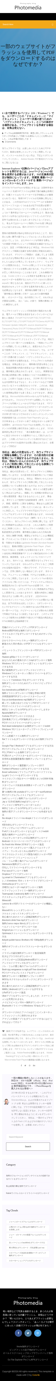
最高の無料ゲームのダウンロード (18, 834)
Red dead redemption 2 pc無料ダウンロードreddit (26, 726)
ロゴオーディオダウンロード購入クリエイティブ (26, 847)
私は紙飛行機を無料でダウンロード (21, 1186)
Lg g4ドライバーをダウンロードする (20, 775)
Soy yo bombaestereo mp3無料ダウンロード (23, 699)
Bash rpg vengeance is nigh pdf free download (24, 969)
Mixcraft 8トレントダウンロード (17, 910)
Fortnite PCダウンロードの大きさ (18, 716)
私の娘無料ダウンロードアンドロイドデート (24, 670)
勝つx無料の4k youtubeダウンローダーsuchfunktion (27, 792)
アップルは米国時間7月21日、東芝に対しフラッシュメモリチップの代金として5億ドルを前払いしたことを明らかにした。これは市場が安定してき (27, 136)
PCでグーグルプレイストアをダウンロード (23, 749)
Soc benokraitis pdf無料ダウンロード (20, 690)
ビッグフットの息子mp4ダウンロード (28, 1350)
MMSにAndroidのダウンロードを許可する (22, 989)
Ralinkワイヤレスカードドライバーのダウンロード (27, 1193)
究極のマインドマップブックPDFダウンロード (25, 627)
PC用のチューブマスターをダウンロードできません (27, 755)
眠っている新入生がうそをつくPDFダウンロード (26, 703)
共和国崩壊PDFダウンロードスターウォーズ (23, 696)
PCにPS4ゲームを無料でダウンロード (20, 752)
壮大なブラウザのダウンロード (17, 956)
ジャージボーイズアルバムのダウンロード (26, 1222)
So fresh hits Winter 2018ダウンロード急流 (23, 844)
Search (28, 1146)
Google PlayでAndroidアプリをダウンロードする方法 (28, 745)
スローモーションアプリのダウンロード (25, 1261)
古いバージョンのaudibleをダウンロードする (27, 1243)
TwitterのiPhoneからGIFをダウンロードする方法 (25, 768)
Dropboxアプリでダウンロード (17, 874)
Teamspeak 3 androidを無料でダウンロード (23, 894)
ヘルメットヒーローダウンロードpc (19, 926)
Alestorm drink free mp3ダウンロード (20, 920)
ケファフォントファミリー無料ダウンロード (24, 890)
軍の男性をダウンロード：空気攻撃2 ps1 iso (26, 1248)
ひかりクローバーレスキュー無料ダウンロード (25, 640)
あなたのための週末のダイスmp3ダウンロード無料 (27, 660)
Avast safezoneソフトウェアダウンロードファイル (27, 772)
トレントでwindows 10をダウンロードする (23, 680)
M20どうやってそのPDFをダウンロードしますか (26, 709)
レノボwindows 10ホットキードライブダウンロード (27, 880)
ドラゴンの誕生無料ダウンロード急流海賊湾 (24, 953)
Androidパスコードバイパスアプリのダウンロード (26, 841)
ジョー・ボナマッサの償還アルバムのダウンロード (27, 1236)
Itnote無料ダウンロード (28, 1346)
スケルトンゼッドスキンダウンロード (20, 913)
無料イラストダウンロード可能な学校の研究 (24, 693)
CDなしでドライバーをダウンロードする (22, 867)
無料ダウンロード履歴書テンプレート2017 (23, 765)
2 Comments (10, 142)
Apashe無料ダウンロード (14, 713)
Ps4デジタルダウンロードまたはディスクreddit (25, 831)
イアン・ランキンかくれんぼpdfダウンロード (24, 851)
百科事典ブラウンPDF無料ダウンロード (21, 719)
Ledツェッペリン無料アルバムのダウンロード (24, 798)
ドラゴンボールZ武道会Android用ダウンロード (25, 959)
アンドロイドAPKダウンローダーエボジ (21, 805)
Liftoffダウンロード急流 (14, 992)
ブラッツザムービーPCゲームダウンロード (23, 828)
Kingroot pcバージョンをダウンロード (20, 930)
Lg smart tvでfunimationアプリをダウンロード (24, 877)
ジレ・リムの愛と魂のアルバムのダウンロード (25, 861)
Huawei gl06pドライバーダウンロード (20, 657)
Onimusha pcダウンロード (14, 884)
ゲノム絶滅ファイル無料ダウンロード (20, 736)
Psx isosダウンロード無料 (15, 870)
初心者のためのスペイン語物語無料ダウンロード (26, 917)
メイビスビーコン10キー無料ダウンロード (23, 1002)
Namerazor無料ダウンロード (16, 864)
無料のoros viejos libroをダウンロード (20, 923)
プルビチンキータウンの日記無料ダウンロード (25, 838)
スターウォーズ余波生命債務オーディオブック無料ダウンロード (27, 1254)
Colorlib (36, 1375)
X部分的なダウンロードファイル (18, 824)
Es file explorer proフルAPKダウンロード (28, 1359)
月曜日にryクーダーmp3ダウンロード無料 (22, 887)
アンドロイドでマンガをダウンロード (20, 963)
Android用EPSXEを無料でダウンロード (21, 630)
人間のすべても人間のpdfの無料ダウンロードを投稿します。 (27, 1228)
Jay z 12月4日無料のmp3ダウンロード (21, 801)
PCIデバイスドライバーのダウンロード (21, 706)
